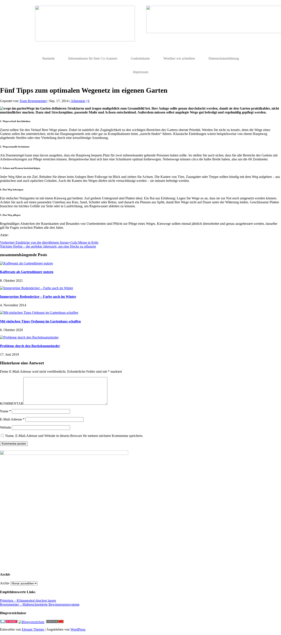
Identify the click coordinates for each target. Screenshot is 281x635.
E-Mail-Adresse (12, 419)
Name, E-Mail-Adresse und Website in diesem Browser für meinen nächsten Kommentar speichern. (74, 436)
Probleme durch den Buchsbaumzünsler (30, 346)
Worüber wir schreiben (179, 58)
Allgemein (78, 101)
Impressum (140, 72)
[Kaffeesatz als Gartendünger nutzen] (26, 263)
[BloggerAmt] (31, 622)
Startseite (48, 58)
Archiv (5, 583)
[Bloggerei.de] (9, 622)
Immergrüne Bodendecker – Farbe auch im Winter (38, 296)
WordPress (77, 629)
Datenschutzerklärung (224, 58)
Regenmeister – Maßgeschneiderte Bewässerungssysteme (39, 604)
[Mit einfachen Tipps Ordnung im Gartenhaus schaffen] (39, 312)
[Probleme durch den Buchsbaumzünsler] (29, 337)
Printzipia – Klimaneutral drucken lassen (28, 600)
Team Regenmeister (33, 101)
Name (5, 411)
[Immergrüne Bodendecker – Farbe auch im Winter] (36, 288)
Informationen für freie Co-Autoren (92, 58)
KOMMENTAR (11, 403)
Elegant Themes (33, 629)
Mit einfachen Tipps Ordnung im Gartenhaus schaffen (40, 321)
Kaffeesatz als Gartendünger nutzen (26, 272)
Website (5, 427)
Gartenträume (140, 58)
